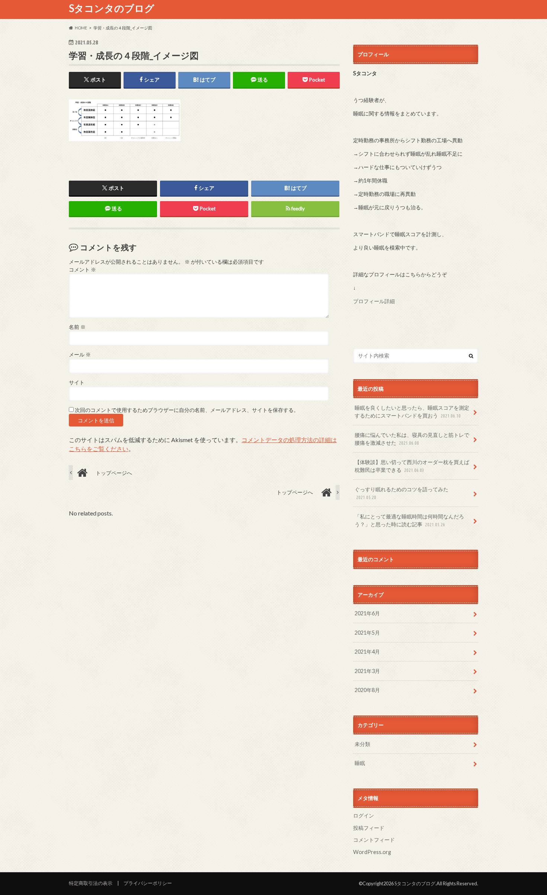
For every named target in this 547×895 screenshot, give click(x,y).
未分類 (362, 744)
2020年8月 (367, 690)
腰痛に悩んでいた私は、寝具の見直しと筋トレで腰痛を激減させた (412, 439)
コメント (82, 270)
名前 (77, 327)
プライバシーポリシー (148, 883)
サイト (76, 382)
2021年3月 (367, 671)
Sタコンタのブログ (111, 8)
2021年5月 (367, 632)
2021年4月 (367, 651)
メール (80, 355)
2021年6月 (367, 613)
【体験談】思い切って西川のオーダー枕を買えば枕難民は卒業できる (412, 466)
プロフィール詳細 (374, 301)
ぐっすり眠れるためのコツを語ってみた (401, 493)
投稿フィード (368, 828)
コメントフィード (374, 840)
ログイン (363, 815)
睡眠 (360, 763)
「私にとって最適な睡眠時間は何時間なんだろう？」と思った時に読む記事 (409, 520)
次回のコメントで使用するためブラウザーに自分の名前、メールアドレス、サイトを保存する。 (187, 410)
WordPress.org (372, 852)
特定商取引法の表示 (90, 883)
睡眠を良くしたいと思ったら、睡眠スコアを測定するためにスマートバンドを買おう (412, 411)
